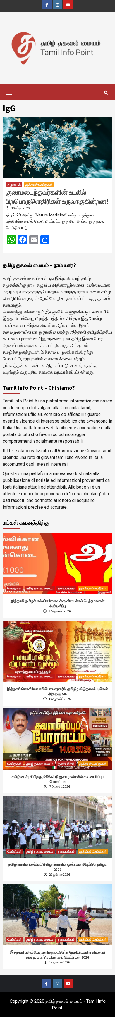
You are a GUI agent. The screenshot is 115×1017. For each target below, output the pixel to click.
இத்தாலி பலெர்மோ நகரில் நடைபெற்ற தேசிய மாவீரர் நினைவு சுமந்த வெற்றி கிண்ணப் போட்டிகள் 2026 (57, 955)
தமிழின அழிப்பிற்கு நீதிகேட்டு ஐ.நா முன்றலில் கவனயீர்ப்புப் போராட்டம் (58, 779)
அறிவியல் (14, 185)
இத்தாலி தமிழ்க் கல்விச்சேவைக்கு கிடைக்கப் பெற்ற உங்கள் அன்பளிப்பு (57, 603)
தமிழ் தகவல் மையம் (39, 588)
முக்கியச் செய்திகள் (38, 185)
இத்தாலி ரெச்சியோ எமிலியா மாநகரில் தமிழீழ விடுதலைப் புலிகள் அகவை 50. (57, 691)
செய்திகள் (14, 588)
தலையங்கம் (66, 588)
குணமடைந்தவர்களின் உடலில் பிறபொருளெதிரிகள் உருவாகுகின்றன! (57, 196)
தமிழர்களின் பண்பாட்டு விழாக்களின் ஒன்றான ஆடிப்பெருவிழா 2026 (57, 867)
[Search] (105, 92)
